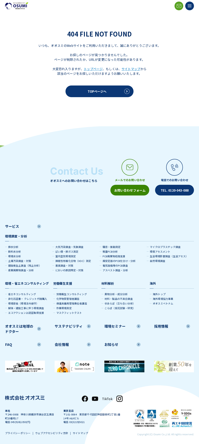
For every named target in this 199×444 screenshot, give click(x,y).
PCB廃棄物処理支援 (114, 256)
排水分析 (13, 247)
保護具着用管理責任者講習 (71, 303)
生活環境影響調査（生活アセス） (169, 256)
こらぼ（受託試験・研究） (120, 308)
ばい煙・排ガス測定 (66, 251)
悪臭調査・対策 (64, 265)
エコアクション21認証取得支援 (26, 313)
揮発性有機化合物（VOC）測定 (73, 261)
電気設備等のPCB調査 (115, 265)
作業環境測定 (64, 308)
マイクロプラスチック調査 (165, 247)
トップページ (93, 68)
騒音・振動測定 (111, 247)
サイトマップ (130, 68)
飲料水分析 (14, 251)
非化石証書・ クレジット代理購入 (27, 299)
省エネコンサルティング (22, 294)
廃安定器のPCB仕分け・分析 (119, 261)
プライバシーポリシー (18, 433)
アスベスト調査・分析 (115, 270)
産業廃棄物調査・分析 (21, 270)
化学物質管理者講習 (67, 299)
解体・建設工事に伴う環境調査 (26, 308)
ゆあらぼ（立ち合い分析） (120, 303)
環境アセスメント (160, 251)
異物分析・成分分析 (116, 294)
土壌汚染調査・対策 (19, 261)
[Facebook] (85, 399)
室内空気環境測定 (65, 256)
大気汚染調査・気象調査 (69, 247)
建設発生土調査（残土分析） (24, 265)
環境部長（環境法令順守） (23, 303)
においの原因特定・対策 (69, 270)
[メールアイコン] (179, 6)
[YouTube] (95, 399)
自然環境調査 (157, 261)
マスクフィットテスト (69, 313)
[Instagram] (119, 399)
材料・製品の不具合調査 (119, 299)
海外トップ (159, 294)
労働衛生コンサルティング (71, 294)
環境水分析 (14, 256)
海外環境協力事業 (163, 299)
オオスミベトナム (163, 303)
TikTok (107, 398)
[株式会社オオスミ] (16, 5)
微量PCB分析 (110, 251)
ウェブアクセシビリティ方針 (51, 433)
